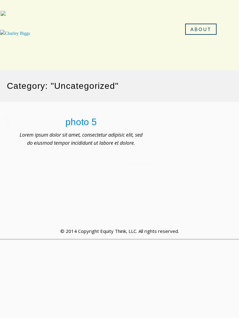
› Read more (136, 163)
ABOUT (200, 29)
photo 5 (81, 122)
